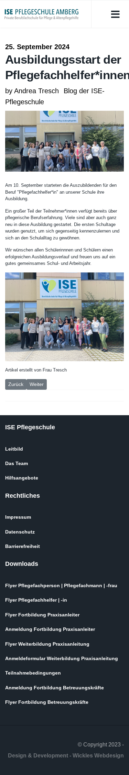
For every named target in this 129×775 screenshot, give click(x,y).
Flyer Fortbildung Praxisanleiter (42, 614)
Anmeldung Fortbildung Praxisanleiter (50, 629)
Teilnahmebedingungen (33, 673)
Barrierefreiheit (22, 546)
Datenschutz (20, 532)
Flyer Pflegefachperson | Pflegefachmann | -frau (61, 585)
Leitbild (14, 449)
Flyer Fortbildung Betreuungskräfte (46, 702)
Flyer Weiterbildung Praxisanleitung (47, 644)
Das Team (16, 463)
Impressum (18, 517)
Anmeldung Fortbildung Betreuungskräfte (54, 687)
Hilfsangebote (21, 478)
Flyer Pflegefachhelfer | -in (36, 600)
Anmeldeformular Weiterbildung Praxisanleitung (61, 658)
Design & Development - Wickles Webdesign (66, 755)
